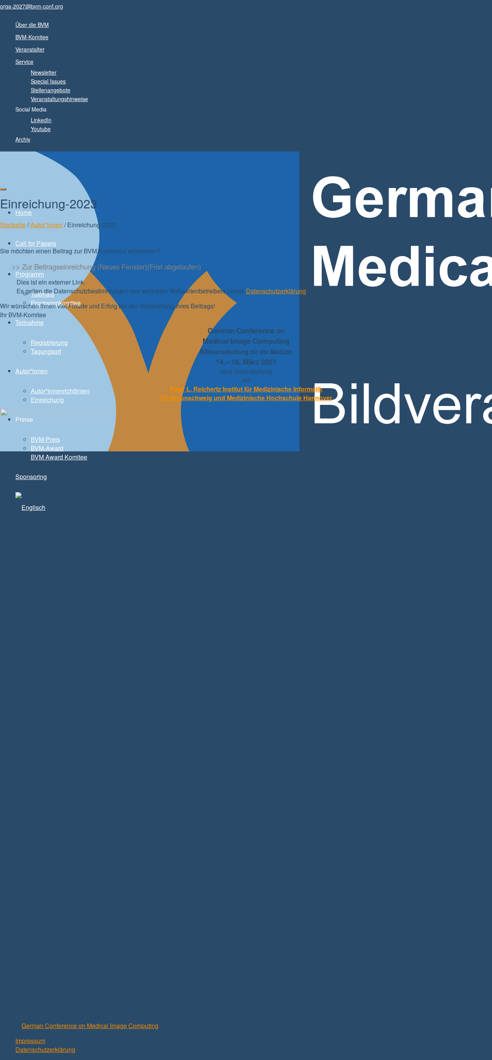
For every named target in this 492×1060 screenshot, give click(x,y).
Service (24, 61)
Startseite (13, 224)
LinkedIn (41, 120)
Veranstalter (30, 49)
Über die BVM (32, 24)
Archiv (22, 139)
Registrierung (49, 342)
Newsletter (44, 72)
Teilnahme (29, 322)
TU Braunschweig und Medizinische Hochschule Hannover (246, 397)
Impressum (30, 1040)
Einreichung (47, 399)
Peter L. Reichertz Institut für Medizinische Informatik (246, 388)
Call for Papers (35, 243)
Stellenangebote (50, 90)
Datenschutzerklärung (276, 290)
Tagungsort (46, 351)
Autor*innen (31, 370)
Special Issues (48, 81)
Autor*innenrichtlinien (60, 390)
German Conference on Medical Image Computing (90, 1025)
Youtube (41, 129)
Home (23, 212)
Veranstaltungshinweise (59, 99)
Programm (29, 274)
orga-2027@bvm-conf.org (31, 6)
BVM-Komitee (31, 37)
